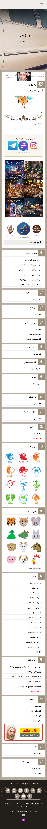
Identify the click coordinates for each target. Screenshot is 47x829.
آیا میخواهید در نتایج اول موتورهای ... (29, 686)
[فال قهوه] (33, 189)
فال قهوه (38, 329)
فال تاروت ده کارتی (34, 632)
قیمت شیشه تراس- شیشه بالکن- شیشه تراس (26, 676)
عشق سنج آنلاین (35, 418)
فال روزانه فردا (36, 773)
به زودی (24, 35)
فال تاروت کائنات (35, 597)
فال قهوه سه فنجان (35, 334)
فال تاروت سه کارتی (34, 607)
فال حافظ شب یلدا (35, 716)
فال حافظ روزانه (36, 711)
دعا (18, 129)
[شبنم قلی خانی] (10, 77)
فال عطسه (37, 753)
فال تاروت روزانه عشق (33, 641)
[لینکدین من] (17, 796)
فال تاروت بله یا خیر (34, 646)
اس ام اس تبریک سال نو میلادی (31, 284)
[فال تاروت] (33, 170)
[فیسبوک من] (26, 790)
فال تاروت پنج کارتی (34, 617)
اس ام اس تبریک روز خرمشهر (31, 264)
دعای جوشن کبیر (35, 383)
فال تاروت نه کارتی (35, 627)
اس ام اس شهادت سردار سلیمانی (30, 269)
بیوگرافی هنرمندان (35, 768)
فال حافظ (38, 706)
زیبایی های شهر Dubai (34, 671)
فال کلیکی (37, 403)
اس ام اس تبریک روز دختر (32, 260)
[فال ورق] (14, 208)
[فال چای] (33, 208)
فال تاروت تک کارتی (34, 602)
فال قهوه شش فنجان (34, 339)
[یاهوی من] (39, 790)
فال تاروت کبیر (36, 588)
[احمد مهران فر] (37, 76)
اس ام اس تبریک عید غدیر (32, 274)
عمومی (31, 242)
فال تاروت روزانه (35, 583)
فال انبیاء (38, 314)
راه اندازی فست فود (34, 681)
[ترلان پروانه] (24, 77)
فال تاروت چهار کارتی (34, 612)
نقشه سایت (14, 811)
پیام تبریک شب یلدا (34, 720)
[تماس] (14, 790)
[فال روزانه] (14, 170)
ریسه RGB (37, 433)
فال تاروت (37, 651)
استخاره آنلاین (36, 299)
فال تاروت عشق (35, 637)
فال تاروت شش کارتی (34, 622)
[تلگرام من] (32, 790)
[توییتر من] (7, 790)
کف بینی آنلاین (36, 353)
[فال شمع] (14, 189)
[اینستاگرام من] (20, 790)
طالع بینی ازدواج (36, 368)
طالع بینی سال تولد (35, 568)
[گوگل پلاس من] (29, 796)
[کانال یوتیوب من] (23, 796)
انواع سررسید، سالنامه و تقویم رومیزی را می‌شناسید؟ (24, 666)
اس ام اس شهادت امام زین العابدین (29, 279)
